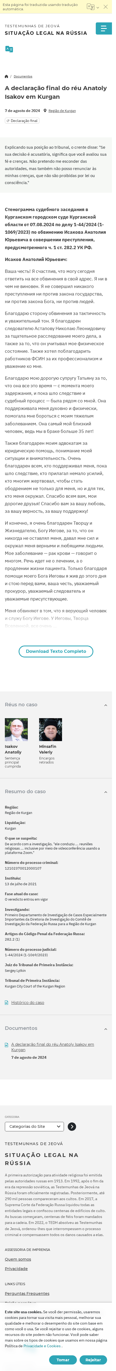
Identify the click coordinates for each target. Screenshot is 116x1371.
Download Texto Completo (56, 651)
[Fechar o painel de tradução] (106, 7)
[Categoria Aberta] (72, 1126)
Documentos (23, 76)
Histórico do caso (27, 1002)
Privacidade (16, 1268)
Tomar (63, 1360)
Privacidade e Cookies (42, 1345)
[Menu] (104, 28)
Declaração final (24, 120)
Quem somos (18, 1259)
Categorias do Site (27, 1126)
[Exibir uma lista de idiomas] (93, 7)
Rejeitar (93, 1360)
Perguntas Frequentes (27, 1293)
